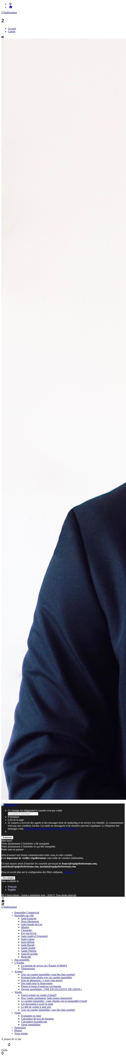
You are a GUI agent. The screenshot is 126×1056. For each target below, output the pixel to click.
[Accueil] (10, 7)
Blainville (26, 956)
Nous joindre (21, 1033)
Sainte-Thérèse (28, 950)
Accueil (12, 28)
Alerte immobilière (30, 1024)
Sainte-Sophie (28, 948)
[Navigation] (10, 4)
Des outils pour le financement (36, 983)
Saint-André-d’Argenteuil (34, 936)
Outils (17, 1012)
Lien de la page (16, 819)
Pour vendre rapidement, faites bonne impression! (46, 998)
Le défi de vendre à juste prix (36, 1007)
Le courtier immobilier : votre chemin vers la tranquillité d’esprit (54, 1001)
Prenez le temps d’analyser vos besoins (41, 986)
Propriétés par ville (24, 915)
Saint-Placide (28, 945)
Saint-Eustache (28, 918)
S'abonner (7, 837)
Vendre (18, 992)
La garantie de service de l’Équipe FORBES (44, 965)
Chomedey (26, 930)
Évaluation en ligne (31, 1015)
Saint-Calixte (27, 939)
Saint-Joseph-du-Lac (31, 924)
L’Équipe (19, 962)
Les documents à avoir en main (37, 1004)
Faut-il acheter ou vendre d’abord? (39, 995)
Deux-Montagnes (30, 921)
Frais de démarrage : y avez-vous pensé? (42, 980)
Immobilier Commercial (26, 912)
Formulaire (13, 816)
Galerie (11, 31)
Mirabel (25, 927)
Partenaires (20, 1027)
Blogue (18, 1030)
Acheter (18, 971)
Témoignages (28, 968)
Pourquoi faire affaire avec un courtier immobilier (46, 977)
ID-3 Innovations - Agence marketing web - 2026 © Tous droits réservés (38, 895)
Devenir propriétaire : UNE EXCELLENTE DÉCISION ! (51, 989)
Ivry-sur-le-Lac (29, 933)
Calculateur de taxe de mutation (37, 1018)
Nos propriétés (22, 959)
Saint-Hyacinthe (29, 953)
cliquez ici (68, 872)
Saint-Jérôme (27, 942)
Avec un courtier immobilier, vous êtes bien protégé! (48, 974)
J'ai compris (8, 878)
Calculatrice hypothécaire (34, 1021)
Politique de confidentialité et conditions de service (51, 828)
